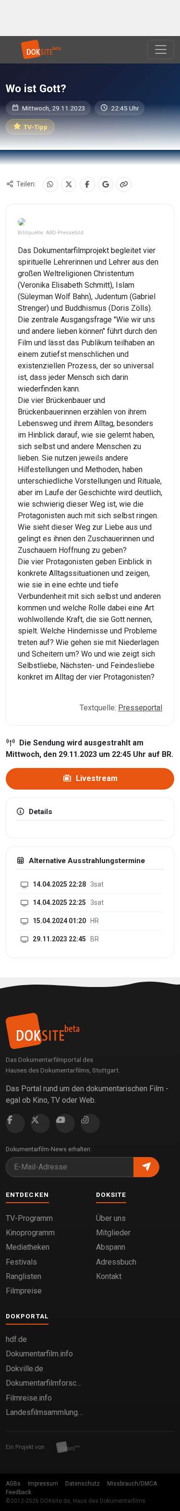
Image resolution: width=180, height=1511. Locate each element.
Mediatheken (27, 1247)
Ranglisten (23, 1276)
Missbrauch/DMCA (132, 1483)
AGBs (13, 1483)
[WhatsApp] (50, 184)
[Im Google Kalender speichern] (105, 184)
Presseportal (140, 707)
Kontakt (108, 1276)
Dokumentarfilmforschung (45, 1383)
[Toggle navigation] (160, 49)
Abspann (110, 1247)
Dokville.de (24, 1368)
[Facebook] (87, 184)
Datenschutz (82, 1483)
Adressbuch (116, 1262)
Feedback (18, 1492)
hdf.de (16, 1339)
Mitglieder (113, 1232)
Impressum (43, 1483)
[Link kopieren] (124, 184)
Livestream (96, 778)
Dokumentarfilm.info (39, 1353)
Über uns (111, 1218)
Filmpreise (24, 1290)
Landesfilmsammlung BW (45, 1412)
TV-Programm (29, 1218)
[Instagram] (90, 1123)
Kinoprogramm (30, 1232)
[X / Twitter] (68, 184)
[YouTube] (65, 1123)
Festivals (21, 1262)
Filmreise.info (29, 1397)
